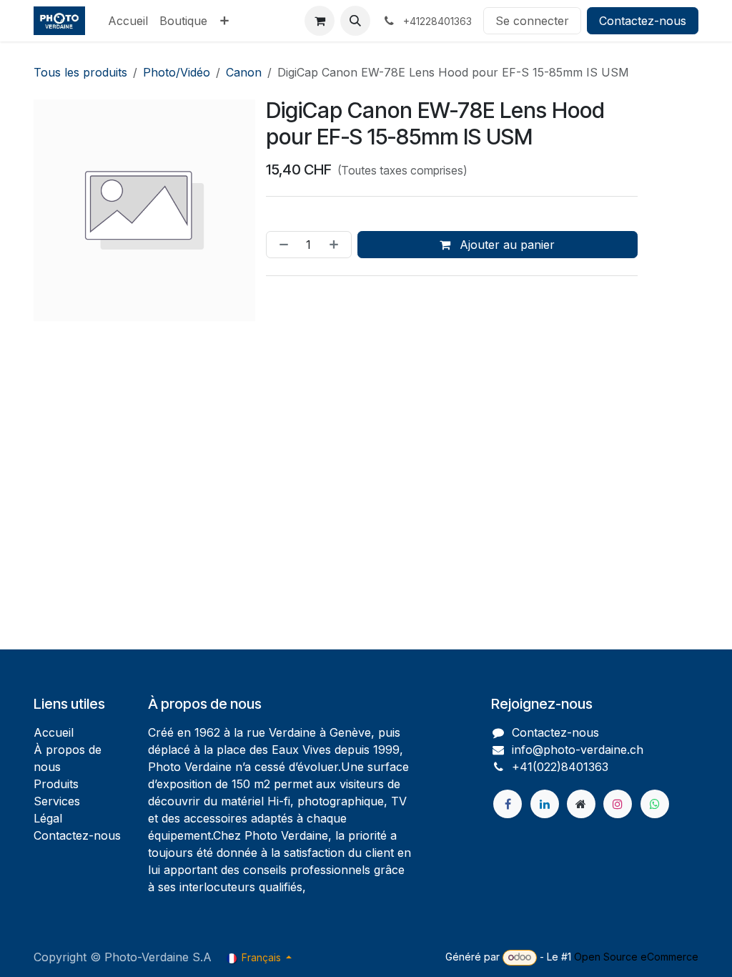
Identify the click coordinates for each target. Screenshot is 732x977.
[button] (355, 21)
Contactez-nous (642, 21)
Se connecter (532, 21)
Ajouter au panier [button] (505, 244)
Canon (244, 72)
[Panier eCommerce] (320, 21)
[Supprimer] (281, 244)
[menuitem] (128, 20)
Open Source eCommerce (636, 957)
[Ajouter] (336, 244)
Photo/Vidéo (176, 72)
